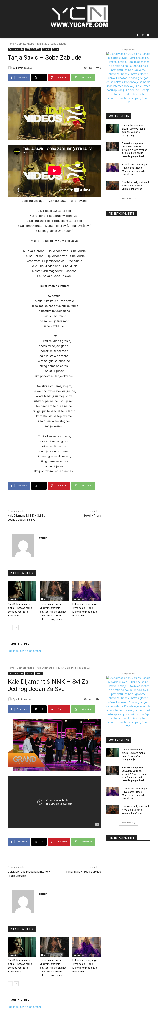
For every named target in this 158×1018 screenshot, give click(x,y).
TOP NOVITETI (33, 49)
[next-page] (16, 627)
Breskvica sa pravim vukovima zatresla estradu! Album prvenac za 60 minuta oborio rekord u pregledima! (53, 612)
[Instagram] (142, 35)
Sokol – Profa (92, 515)
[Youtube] (148, 35)
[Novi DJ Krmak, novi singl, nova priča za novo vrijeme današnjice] (112, 185)
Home (11, 43)
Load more (127, 198)
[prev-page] (10, 627)
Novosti (46, 49)
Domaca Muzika (25, 43)
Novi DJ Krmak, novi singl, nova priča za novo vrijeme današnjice (135, 185)
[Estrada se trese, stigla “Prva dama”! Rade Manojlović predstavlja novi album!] (86, 591)
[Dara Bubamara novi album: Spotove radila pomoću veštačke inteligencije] (22, 591)
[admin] (10, 68)
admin (19, 67)
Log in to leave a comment (24, 650)
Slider (55, 49)
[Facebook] (137, 35)
